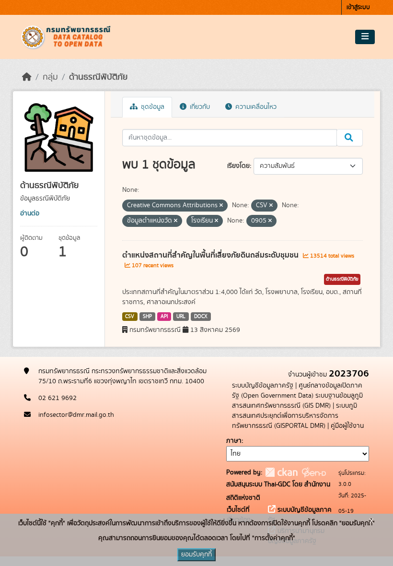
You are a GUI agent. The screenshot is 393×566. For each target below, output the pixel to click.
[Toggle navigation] (365, 37)
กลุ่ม (50, 77)
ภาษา (234, 441)
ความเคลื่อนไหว (255, 107)
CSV (129, 316)
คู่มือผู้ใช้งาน (347, 426)
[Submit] (349, 137)
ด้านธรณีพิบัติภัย (98, 77)
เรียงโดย (238, 166)
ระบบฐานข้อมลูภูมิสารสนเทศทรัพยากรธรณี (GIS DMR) (297, 401)
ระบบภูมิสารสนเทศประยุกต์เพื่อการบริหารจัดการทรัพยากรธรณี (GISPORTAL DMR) (294, 416)
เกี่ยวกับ (199, 107)
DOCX (201, 316)
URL (180, 316)
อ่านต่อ (29, 213)
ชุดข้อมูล (151, 107)
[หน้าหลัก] (27, 77)
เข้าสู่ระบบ (358, 7)
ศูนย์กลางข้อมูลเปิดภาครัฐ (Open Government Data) (297, 391)
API (164, 316)
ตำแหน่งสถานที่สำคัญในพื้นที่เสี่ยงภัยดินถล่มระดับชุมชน (211, 255)
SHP (147, 316)
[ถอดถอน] (221, 206)
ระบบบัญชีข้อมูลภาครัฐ (262, 385)
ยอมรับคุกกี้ (196, 554)
